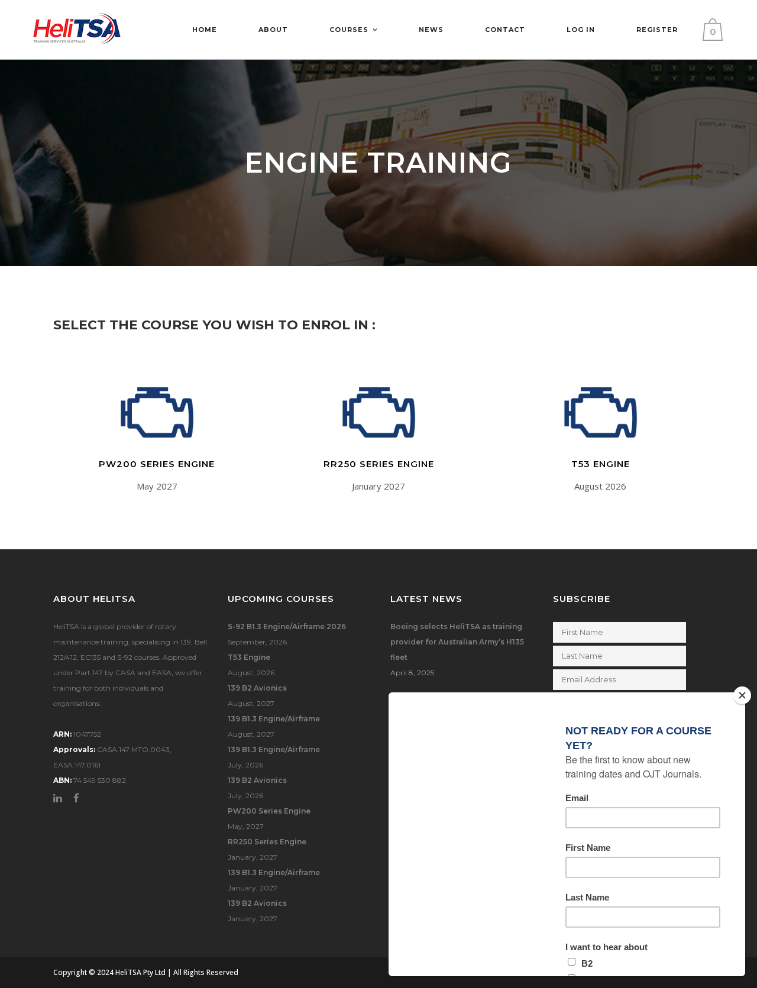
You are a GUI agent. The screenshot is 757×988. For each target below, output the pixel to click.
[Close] (742, 695)
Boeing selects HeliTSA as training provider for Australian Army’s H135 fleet (457, 642)
